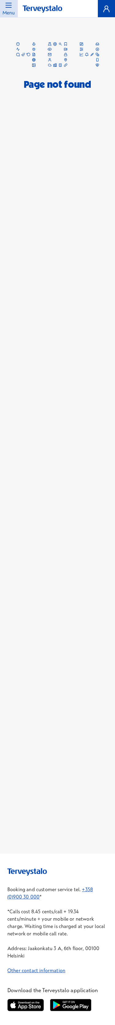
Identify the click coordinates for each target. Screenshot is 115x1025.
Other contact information (36, 970)
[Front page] (42, 9)
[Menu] (106, 8)
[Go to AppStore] (25, 1005)
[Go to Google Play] (70, 1005)
